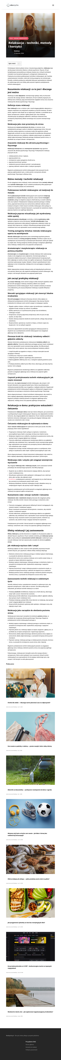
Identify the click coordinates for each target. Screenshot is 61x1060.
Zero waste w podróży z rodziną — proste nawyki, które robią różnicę (30, 746)
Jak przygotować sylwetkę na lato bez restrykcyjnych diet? (26, 922)
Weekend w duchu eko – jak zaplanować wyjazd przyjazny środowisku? (30, 1012)
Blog (11, 38)
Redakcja (15, 706)
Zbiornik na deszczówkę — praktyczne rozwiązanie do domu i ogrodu (30, 790)
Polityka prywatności (31, 1050)
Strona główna (30, 1044)
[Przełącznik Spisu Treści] (18, 63)
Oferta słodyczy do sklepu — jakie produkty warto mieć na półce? (28, 879)
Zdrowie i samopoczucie (20, 38)
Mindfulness (12, 479)
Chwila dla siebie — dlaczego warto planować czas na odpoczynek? (29, 703)
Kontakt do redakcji (31, 1047)
